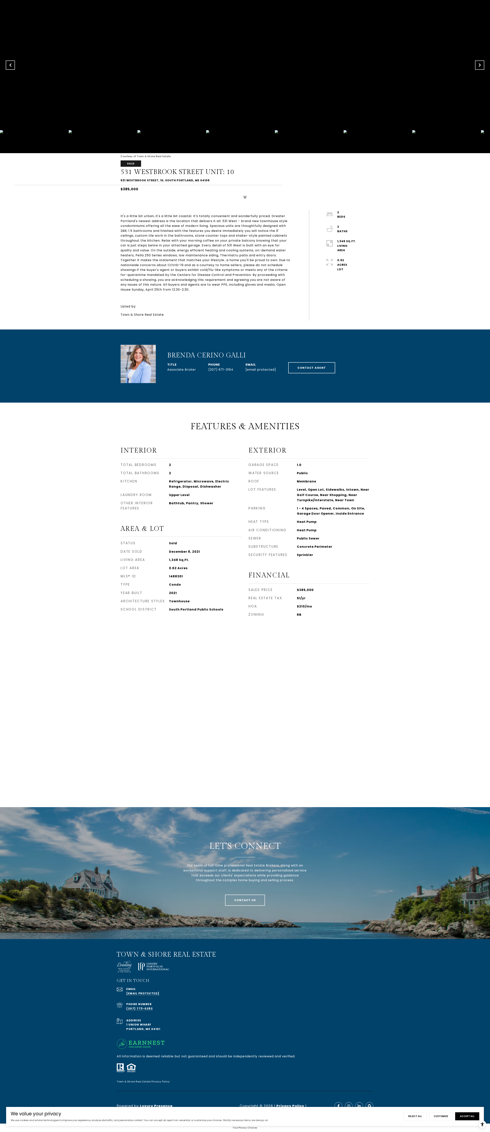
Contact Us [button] (245, 900)
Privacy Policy (290, 1105)
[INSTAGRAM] (349, 1106)
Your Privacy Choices (245, 1127)
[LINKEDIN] (359, 1106)
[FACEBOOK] (338, 1106)
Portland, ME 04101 (143, 1029)
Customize (441, 1116)
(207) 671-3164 (220, 369)
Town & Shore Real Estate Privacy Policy (143, 1081)
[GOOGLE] (369, 1106)
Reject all (415, 1116)
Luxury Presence (156, 1105)
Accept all (467, 1116)
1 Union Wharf (138, 1025)
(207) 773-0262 (139, 1008)
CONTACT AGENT (311, 368)
